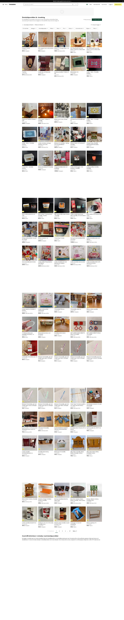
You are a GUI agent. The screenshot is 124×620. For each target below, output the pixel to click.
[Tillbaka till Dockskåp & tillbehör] (23, 25)
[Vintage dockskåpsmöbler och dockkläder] (62, 158)
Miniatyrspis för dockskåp (59, 451)
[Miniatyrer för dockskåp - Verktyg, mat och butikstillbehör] (62, 134)
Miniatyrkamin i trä (74, 72)
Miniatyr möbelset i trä (43, 238)
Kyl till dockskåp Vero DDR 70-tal (94, 427)
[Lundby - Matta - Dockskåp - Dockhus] (94, 63)
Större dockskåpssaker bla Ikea (29, 261)
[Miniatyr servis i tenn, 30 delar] (62, 110)
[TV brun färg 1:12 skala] (62, 229)
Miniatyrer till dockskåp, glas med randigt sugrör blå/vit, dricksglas (61, 405)
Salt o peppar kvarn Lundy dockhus (45, 48)
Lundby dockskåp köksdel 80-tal (29, 522)
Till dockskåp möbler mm (76, 309)
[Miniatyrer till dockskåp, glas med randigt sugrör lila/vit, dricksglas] (62, 348)
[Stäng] (123, 1)
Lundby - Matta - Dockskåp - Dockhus (93, 72)
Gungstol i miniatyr (26, 48)
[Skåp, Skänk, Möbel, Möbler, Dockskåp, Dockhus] (94, 443)
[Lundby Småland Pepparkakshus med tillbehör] (45, 253)
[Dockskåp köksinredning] (45, 443)
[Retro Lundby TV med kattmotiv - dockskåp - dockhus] (45, 205)
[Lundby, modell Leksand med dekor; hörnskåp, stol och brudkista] (78, 205)
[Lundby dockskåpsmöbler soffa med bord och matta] (94, 253)
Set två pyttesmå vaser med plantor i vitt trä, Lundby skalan (93, 49)
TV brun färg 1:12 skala (59, 238)
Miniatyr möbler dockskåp (92, 309)
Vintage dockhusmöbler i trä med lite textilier (29, 239)
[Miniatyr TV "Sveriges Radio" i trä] (62, 39)
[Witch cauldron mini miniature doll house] (94, 205)
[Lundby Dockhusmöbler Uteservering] (45, 300)
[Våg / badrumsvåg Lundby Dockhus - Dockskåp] (62, 205)
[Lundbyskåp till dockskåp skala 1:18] (29, 348)
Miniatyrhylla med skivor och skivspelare (44, 333)
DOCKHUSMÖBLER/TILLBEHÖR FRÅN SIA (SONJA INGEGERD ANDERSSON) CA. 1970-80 (61, 428)
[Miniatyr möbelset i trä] (45, 229)
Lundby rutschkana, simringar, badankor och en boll (44, 144)
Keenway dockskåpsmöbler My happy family (61, 499)
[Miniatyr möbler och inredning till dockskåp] (78, 134)
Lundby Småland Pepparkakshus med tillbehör (45, 262)
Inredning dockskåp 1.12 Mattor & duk (61, 72)
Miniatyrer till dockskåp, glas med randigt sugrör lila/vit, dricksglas (61, 357)
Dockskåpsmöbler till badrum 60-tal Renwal (78, 428)
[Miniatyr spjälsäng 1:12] (94, 514)
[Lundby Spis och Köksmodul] (45, 63)
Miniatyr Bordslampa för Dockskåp (45, 167)
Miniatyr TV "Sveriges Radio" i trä (61, 48)
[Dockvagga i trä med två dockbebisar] (78, 514)
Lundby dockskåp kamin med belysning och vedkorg (60, 262)
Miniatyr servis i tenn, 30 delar (60, 119)
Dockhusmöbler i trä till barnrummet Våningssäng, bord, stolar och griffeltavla (29, 428)
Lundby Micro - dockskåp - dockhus (28, 167)
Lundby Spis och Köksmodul (44, 72)
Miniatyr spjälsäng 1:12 (91, 522)
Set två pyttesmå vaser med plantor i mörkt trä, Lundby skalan (78, 49)
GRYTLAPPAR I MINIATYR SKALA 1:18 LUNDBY (94, 333)
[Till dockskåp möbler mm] (78, 300)
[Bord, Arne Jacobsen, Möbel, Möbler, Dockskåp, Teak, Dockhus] (78, 490)
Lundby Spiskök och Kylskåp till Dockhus (28, 310)
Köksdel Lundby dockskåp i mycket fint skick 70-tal (61, 523)
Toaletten (24, 72)
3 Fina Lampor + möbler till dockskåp (43, 120)
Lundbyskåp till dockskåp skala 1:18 (29, 356)
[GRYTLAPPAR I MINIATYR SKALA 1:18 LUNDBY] (94, 324)
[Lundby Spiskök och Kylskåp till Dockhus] (29, 300)
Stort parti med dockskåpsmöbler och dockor (78, 239)
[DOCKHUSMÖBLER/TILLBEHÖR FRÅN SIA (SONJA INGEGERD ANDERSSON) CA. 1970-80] (62, 419)
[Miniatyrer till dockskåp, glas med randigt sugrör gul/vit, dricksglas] (45, 348)
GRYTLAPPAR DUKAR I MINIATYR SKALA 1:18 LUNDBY (78, 333)
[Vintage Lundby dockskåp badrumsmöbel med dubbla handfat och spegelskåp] (94, 134)
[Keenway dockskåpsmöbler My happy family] (62, 490)
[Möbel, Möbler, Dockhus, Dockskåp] (29, 490)
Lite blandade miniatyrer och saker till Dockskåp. (94, 405)
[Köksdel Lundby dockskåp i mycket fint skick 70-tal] (62, 514)
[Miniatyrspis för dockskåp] (62, 443)
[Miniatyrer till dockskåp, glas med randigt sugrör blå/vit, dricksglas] (62, 395)
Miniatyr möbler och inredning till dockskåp (78, 144)
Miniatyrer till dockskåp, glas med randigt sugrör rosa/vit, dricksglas (29, 405)
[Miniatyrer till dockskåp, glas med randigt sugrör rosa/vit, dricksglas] (29, 395)
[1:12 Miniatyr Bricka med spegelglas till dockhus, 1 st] (29, 324)
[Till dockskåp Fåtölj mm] (62, 300)
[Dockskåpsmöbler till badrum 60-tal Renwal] (78, 419)
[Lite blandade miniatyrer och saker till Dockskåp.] (94, 395)
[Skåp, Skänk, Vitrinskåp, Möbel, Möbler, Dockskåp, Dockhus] (78, 443)
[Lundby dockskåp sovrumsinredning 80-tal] (29, 443)
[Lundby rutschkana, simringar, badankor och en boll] (45, 134)
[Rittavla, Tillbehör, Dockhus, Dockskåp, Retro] (94, 490)
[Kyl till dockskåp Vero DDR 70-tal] (94, 419)
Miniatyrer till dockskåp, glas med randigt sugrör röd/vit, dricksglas (78, 357)
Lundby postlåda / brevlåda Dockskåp (93, 167)
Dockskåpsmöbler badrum (59, 333)
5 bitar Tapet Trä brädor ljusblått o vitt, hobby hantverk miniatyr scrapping (78, 405)
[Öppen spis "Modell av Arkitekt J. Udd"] (29, 110)
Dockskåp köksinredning (43, 451)
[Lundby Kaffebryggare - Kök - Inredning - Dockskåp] (78, 158)
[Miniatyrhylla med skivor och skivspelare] (45, 324)
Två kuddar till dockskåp (43, 427)
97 (69, 531)
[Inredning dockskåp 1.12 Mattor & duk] (62, 63)
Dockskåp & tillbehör (29, 24)
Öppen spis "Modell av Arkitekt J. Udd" (29, 120)
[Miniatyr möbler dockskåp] (94, 300)
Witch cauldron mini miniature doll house (94, 215)
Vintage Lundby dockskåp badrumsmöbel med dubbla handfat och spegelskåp (92, 144)
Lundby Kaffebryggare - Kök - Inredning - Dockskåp (77, 167)
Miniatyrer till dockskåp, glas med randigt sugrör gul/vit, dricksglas (45, 357)
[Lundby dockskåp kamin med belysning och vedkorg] (62, 253)
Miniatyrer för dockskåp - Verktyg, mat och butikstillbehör (61, 144)
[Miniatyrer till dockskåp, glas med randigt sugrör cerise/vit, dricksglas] (94, 348)
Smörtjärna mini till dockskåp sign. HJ (78, 120)
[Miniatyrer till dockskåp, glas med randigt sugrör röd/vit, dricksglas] (78, 348)
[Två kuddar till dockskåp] (45, 419)
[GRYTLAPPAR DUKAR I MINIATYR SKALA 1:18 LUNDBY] (78, 324)
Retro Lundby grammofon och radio (28, 215)
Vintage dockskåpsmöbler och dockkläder (60, 167)
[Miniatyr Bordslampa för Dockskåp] (45, 158)
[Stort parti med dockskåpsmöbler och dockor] (78, 229)
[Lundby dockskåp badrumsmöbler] (78, 253)
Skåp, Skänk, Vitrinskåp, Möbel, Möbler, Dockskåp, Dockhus (77, 452)
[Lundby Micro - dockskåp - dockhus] (29, 158)
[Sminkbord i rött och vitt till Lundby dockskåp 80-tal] (45, 514)
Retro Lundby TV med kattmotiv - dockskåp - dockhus (45, 215)
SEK (91, 4)
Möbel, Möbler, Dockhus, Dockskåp (29, 499)
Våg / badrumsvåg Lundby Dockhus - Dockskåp (61, 215)
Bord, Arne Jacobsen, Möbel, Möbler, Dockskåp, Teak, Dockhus (78, 499)
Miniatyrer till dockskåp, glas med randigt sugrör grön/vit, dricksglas (45, 405)
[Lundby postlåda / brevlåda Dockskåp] (94, 158)
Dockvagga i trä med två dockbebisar (76, 523)
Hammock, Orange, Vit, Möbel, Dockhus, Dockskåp (44, 499)
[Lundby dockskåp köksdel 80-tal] (29, 514)
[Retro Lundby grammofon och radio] (29, 205)
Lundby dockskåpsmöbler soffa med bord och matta (93, 262)
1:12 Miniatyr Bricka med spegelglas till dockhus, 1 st (28, 333)
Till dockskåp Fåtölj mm (59, 309)
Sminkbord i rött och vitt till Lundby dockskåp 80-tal (45, 523)
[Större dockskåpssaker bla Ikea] (29, 253)
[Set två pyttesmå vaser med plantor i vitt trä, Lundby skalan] (94, 39)
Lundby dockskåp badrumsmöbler (78, 261)
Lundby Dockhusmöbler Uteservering (43, 310)
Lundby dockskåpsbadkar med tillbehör (93, 239)
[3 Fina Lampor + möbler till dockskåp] (45, 110)
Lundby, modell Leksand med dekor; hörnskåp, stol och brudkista (78, 215)
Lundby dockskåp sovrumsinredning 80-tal (27, 452)
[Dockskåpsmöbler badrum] (62, 324)
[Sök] (72, 4)
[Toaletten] (29, 63)
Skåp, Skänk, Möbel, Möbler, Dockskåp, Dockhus (93, 452)
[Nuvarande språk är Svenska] (87, 4)
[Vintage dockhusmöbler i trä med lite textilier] (29, 229)
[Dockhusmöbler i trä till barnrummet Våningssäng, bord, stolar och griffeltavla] (29, 419)
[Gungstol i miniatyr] (29, 39)
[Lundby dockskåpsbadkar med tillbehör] (94, 229)
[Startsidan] (12, 4)
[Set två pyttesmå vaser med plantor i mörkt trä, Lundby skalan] (78, 39)
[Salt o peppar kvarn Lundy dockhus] (45, 39)
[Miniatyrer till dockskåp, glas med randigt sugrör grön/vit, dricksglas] (45, 395)
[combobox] (49, 4)
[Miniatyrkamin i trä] (78, 63)
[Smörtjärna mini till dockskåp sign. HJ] (78, 110)
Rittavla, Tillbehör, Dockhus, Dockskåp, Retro (93, 499)
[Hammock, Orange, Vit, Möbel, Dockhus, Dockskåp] (45, 490)
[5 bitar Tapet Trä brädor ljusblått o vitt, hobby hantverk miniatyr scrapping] (78, 395)
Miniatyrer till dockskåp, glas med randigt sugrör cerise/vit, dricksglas (94, 357)
